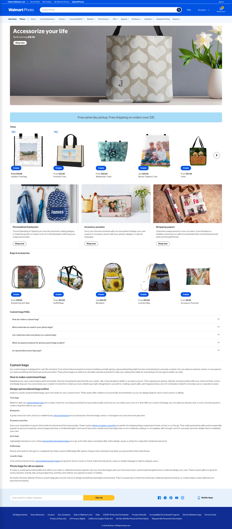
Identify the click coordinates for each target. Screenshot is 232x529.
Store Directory (37, 515)
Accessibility (155, 515)
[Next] (216, 155)
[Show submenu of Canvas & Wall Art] (84, 18)
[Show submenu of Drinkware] (141, 18)
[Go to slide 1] (108, 101)
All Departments (20, 515)
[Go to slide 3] (127, 101)
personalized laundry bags (48, 461)
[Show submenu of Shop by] (180, 18)
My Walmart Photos (61, 2)
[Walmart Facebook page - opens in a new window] (159, 497)
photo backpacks (61, 415)
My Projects (47, 2)
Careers (51, 515)
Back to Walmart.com (16, 2)
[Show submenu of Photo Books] (109, 18)
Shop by (176, 19)
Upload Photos (78, 2)
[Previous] (15, 155)
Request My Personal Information (167, 518)
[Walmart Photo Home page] (21, 10)
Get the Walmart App (192, 515)
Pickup (22, 19)
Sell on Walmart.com (83, 515)
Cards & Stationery (47, 19)
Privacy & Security (58, 518)
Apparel (124, 19)
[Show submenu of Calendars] (153, 18)
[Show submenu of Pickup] (26, 18)
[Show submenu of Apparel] (128, 18)
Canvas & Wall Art (76, 19)
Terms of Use (210, 515)
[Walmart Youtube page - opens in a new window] (176, 497)
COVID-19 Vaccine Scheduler (116, 515)
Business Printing (163, 19)
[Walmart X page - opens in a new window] (165, 497)
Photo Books (103, 19)
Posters (62, 19)
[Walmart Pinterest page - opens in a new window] (171, 497)
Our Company (64, 515)
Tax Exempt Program (170, 515)
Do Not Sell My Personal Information (132, 518)
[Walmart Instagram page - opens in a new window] (182, 497)
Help (189, 10)
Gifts (114, 19)
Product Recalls (139, 515)
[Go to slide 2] (117, 101)
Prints (33, 19)
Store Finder (35, 2)
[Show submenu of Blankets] (95, 18)
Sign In (221, 2)
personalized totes (35, 403)
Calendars (148, 19)
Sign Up (99, 497)
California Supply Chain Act (100, 518)
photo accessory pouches (104, 425)
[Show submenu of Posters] (66, 18)
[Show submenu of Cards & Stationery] (55, 18)
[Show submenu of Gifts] (117, 18)
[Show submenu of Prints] (36, 18)
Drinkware (136, 19)
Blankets (90, 19)
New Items (12, 19)
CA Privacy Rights (77, 518)
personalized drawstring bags (56, 441)
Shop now (20, 43)
